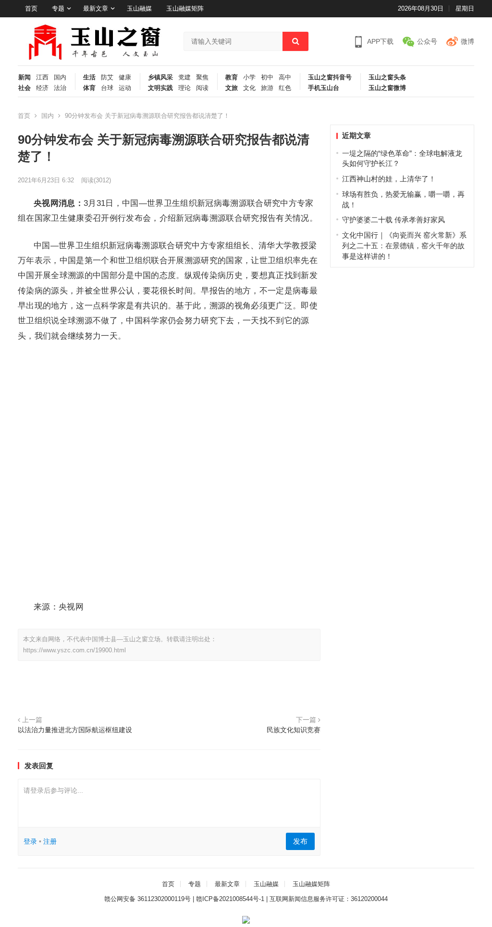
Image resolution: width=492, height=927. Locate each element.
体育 (89, 88)
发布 (300, 841)
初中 (267, 77)
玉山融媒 (139, 8)
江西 (42, 77)
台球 (107, 88)
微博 (467, 41)
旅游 (267, 88)
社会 (24, 88)
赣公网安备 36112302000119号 (147, 898)
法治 (60, 88)
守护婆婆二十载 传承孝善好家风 (393, 220)
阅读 (202, 88)
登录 (30, 841)
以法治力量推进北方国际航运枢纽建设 (75, 730)
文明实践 (160, 88)
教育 (231, 77)
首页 (31, 8)
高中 (285, 77)
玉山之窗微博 (387, 88)
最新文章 (95, 8)
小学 (249, 77)
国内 (60, 77)
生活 (89, 77)
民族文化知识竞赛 (293, 730)
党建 (184, 77)
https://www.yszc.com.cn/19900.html (74, 650)
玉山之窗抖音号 (330, 77)
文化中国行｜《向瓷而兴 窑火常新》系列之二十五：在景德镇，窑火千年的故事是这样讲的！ (404, 245)
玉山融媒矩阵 (185, 8)
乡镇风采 (160, 77)
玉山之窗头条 (387, 77)
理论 (184, 88)
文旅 (231, 88)
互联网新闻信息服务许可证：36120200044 (329, 898)
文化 (249, 88)
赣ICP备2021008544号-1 (230, 898)
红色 (285, 88)
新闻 (24, 77)
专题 (58, 8)
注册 (50, 841)
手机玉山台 (323, 88)
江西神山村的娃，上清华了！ (389, 179)
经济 (42, 88)
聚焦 (202, 77)
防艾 (107, 77)
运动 (125, 88)
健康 (125, 77)
